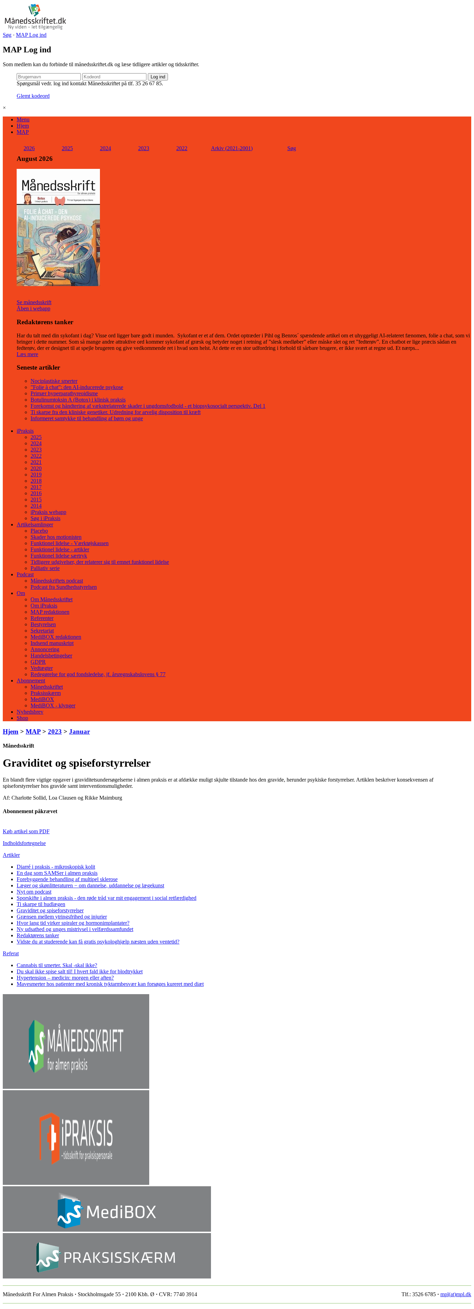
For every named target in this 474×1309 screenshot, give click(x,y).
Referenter (42, 618)
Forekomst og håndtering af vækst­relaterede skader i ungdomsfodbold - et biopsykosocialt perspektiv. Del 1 (148, 406)
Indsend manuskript (52, 643)
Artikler (11, 855)
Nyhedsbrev (30, 712)
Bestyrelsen (43, 624)
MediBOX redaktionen (56, 637)
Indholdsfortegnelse (24, 843)
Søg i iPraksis (45, 518)
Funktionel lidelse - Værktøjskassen (70, 543)
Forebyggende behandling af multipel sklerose (67, 879)
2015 (36, 499)
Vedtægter (42, 668)
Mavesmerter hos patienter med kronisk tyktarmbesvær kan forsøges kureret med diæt (110, 984)
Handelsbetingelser (51, 655)
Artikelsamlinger (35, 524)
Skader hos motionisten (56, 537)
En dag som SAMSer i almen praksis (57, 873)
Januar (79, 731)
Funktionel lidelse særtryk (59, 556)
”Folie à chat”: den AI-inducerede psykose (77, 387)
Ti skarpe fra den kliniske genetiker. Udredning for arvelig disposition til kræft (116, 412)
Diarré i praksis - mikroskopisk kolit (56, 867)
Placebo (39, 531)
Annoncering (45, 649)
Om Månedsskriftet (52, 599)
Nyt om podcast (34, 892)
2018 (36, 481)
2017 (36, 487)
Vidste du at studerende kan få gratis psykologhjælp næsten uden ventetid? (98, 942)
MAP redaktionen (50, 612)
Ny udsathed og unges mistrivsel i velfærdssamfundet (75, 929)
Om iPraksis (44, 606)
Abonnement (31, 680)
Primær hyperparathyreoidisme (64, 393)
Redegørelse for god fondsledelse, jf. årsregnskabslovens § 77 (98, 674)
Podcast (25, 574)
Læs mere (27, 354)
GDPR (38, 662)
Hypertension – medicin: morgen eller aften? (65, 978)
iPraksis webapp (48, 512)
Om (21, 593)
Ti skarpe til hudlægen (41, 904)
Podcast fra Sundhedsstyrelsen (64, 587)
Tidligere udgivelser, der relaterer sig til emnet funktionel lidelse (100, 562)
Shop (22, 718)
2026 (29, 148)
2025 (67, 148)
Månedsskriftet (47, 687)
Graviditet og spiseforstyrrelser (50, 910)
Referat (11, 953)
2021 (36, 462)
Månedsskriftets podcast (57, 581)
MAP (23, 132)
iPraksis (25, 431)
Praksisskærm (46, 693)
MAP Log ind (31, 35)
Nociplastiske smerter (54, 381)
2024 (105, 148)
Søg (7, 35)
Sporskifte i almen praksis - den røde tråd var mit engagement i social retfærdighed (106, 898)
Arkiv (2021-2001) (232, 148)
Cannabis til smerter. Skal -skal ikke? (57, 965)
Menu (23, 119)
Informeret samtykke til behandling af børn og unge (87, 418)
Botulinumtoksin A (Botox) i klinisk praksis (78, 400)
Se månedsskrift (34, 302)
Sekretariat (42, 631)
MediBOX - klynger (53, 705)
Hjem (23, 126)
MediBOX (42, 699)
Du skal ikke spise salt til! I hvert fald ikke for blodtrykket (80, 971)
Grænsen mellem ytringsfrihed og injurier (62, 917)
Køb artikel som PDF (26, 831)
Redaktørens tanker (38, 935)
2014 (36, 506)
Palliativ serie (45, 568)
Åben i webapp (33, 308)
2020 (36, 468)
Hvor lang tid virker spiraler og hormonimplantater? (73, 923)
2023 (143, 148)
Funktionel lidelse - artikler (60, 549)
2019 (36, 474)
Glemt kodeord (33, 96)
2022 (181, 148)
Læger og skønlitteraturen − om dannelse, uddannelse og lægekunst (90, 885)
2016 (36, 493)
